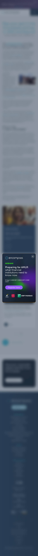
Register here (14, 287)
